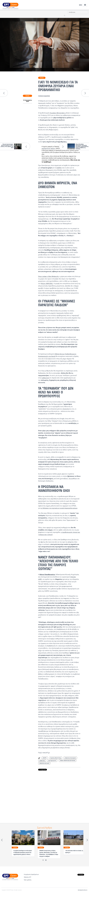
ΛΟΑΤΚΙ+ (59, 168)
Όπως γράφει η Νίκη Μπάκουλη (48, 276)
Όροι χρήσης (27, 880)
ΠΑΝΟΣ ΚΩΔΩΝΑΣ (44, 96)
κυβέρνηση (45, 378)
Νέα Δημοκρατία (52, 760)
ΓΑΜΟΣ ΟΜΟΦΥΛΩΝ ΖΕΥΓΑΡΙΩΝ (67, 760)
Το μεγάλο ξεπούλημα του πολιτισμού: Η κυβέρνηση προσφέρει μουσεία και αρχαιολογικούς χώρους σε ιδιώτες (22, 852)
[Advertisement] (59, 794)
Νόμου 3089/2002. (47, 283)
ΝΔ (42, 542)
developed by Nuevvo (82, 890)
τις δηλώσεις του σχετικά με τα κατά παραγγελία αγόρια (59, 508)
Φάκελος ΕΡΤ (27, 877)
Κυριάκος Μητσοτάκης (57, 113)
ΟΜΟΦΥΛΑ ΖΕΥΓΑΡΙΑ (44, 763)
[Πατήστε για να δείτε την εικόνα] (44, 44)
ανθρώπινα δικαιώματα (70, 757)
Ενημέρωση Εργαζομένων (31, 874)
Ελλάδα (42, 77)
